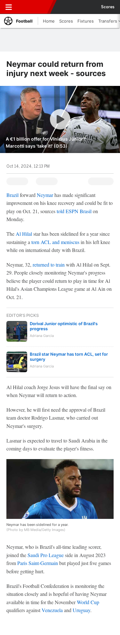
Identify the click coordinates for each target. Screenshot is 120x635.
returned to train (49, 264)
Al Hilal (24, 233)
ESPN (34, 7)
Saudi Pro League (46, 555)
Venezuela (52, 610)
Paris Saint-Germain (37, 563)
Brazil (12, 195)
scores (108, 7)
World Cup (88, 602)
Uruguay (81, 610)
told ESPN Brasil (75, 211)
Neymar (45, 195)
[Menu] (8, 7)
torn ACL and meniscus (55, 242)
